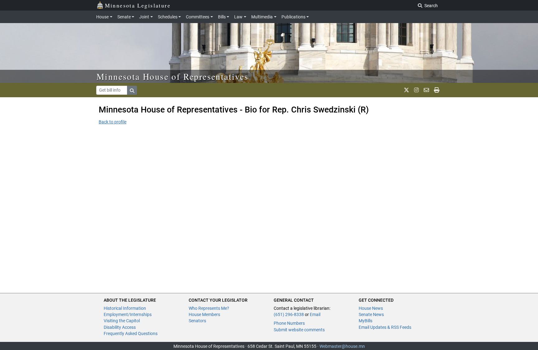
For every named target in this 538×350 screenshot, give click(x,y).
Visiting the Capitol (122, 320)
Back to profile (112, 121)
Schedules (167, 16)
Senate (124, 16)
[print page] (437, 90)
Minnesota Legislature (138, 5)
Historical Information (125, 308)
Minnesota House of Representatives (173, 76)
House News (371, 308)
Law (238, 16)
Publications (293, 16)
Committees (197, 16)
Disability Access (120, 327)
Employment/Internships (128, 314)
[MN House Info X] (406, 90)
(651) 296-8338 (289, 314)
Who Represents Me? (209, 308)
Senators (197, 320)
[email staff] (426, 90)
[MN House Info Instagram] (416, 90)
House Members (204, 314)
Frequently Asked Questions (131, 333)
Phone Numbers (289, 323)
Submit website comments (299, 329)
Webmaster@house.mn (342, 346)
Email (315, 314)
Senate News (371, 314)
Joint (144, 16)
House (102, 16)
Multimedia (262, 16)
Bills (222, 16)
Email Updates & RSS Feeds (385, 327)
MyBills (365, 320)
